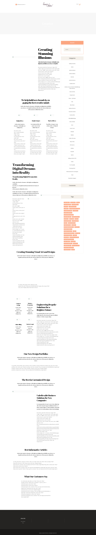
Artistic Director (72, 80)
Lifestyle (72, 131)
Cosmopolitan (67, 210)
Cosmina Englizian (74, 208)
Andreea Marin (72, 73)
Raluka (72, 148)
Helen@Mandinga (72, 118)
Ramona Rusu (67, 245)
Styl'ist (72, 154)
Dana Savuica (72, 91)
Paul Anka (66, 241)
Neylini (72, 134)
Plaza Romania (68, 243)
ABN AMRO (66, 202)
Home (46, 26)
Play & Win (72, 141)
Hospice (77, 227)
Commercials (72, 206)
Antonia (72, 76)
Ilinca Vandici (72, 121)
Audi (78, 202)
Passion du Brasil (68, 239)
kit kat (77, 233)
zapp (73, 249)
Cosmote (75, 210)
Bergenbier (75, 204)
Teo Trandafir (72, 164)
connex (66, 208)
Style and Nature (68, 247)
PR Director (72, 144)
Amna (72, 66)
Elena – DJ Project (72, 98)
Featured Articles (72, 111)
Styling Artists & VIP (72, 158)
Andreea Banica (72, 70)
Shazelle (72, 151)
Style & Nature (23, 521)
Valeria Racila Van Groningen (72, 171)
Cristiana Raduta (68, 214)
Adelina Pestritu (72, 63)
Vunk (72, 174)
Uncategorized (72, 168)
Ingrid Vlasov (67, 231)
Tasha (72, 161)
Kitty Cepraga (67, 235)
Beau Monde (67, 204)
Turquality (67, 249)
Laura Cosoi (72, 128)
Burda (65, 206)
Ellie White (72, 105)
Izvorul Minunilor (69, 233)
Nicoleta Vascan (74, 237)
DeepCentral (72, 95)
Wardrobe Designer (72, 178)
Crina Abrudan (68, 212)
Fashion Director (72, 108)
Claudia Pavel (72, 83)
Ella (72, 101)
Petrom (73, 241)
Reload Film (76, 245)
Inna (72, 125)
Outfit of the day (72, 138)
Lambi (74, 235)
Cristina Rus (67, 216)
